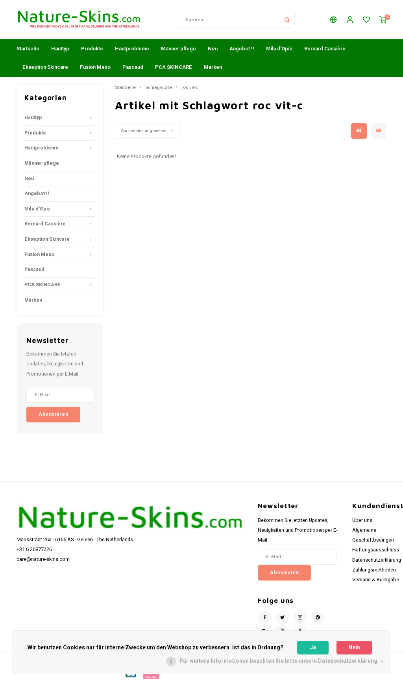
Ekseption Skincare (45, 67)
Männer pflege (178, 48)
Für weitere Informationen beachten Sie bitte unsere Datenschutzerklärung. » (281, 661)
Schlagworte (158, 88)
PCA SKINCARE (173, 67)
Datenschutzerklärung (376, 560)
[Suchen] (287, 20)
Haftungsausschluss (375, 549)
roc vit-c (189, 88)
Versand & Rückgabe (375, 579)
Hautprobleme (132, 48)
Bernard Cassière (325, 48)
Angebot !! (241, 48)
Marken (213, 67)
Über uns (362, 520)
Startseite (28, 48)
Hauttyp (60, 48)
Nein (354, 647)
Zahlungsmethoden (374, 569)
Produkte (92, 48)
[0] (382, 20)
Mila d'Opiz (279, 48)
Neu (213, 48)
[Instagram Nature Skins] (300, 617)
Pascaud (132, 67)
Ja (312, 647)
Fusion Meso (95, 67)
